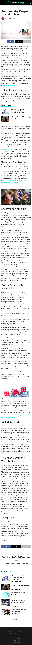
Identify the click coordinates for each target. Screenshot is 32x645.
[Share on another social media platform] (27, 41)
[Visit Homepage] (16, 2)
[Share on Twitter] (19, 41)
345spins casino (10, 149)
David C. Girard (11, 18)
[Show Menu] (2, 2)
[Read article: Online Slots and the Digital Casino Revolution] (5, 612)
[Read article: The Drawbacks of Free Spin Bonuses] (5, 595)
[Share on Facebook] (10, 41)
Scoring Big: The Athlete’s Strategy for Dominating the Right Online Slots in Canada (19, 602)
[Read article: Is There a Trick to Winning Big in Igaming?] (5, 119)
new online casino (8, 85)
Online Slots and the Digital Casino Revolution (19, 610)
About (12, 633)
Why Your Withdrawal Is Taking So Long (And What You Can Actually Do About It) (20, 110)
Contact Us (18, 633)
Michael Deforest (16, 581)
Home (2, 8)
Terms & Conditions (13, 631)
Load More (16, 619)
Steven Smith (15, 606)
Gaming (8, 8)
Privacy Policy (24, 631)
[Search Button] (30, 2)
